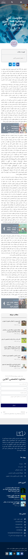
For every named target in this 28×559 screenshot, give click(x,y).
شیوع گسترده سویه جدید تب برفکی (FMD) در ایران (12, 502)
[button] (21, 2)
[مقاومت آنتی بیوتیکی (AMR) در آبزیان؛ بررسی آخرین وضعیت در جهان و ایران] (23, 349)
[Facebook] (21, 553)
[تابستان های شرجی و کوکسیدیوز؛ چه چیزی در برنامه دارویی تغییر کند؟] (23, 366)
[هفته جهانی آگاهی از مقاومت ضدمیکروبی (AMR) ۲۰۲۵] (23, 497)
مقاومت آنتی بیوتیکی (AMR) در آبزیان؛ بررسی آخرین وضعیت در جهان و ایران (12, 347)
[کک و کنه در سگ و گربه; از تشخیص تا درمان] (23, 340)
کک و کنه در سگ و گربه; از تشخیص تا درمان (11, 339)
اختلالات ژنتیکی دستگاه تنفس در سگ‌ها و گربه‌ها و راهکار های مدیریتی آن (11, 330)
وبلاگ (17, 28)
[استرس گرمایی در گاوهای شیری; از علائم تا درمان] (23, 357)
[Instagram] (14, 553)
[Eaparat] (6, 553)
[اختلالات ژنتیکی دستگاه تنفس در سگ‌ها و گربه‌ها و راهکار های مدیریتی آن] (23, 332)
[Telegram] (10, 553)
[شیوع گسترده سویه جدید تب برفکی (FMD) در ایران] (23, 504)
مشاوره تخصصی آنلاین (18, 58)
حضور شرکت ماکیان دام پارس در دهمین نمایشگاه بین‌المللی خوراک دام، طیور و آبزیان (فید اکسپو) (11, 489)
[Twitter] (18, 553)
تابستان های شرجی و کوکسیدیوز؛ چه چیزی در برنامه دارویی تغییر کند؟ (11, 365)
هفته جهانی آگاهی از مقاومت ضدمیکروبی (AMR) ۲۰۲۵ (13, 496)
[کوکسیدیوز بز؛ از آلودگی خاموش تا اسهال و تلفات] (23, 323)
